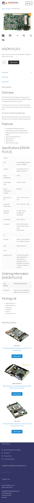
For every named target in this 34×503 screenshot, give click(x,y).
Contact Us (7, 453)
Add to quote (13, 62)
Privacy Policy (7, 456)
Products (8, 8)
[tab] (17, 72)
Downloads (5, 77)
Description (5, 72)
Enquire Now (5, 81)
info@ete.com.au (10, 485)
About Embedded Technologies (12, 450)
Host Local (9, 472)
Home (3, 8)
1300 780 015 (9, 487)
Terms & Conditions (9, 459)
